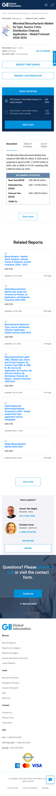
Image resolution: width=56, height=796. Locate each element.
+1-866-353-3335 (28, 603)
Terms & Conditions (30, 788)
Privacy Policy (13, 788)
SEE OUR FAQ (28, 541)
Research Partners (10, 678)
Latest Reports (8, 663)
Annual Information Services (15, 658)
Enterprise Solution (10, 683)
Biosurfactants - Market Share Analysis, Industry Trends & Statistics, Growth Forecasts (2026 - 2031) (18, 260)
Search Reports (9, 643)
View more (28, 481)
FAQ (4, 693)
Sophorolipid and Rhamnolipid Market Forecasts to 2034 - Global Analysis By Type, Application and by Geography (17, 412)
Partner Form (8, 718)
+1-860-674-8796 (27, 532)
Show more (28, 216)
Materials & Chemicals (40, 13)
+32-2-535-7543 (27, 516)
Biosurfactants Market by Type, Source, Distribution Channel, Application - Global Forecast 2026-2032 (18, 328)
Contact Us (28, 593)
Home (4, 13)
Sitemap (45, 788)
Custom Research (10, 688)
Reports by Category (11, 648)
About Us (6, 698)
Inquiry (28, 548)
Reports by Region (10, 653)
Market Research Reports (19, 13)
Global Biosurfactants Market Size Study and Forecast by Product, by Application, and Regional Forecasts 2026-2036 (17, 294)
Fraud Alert (7, 723)
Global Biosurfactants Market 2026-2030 (15, 445)
